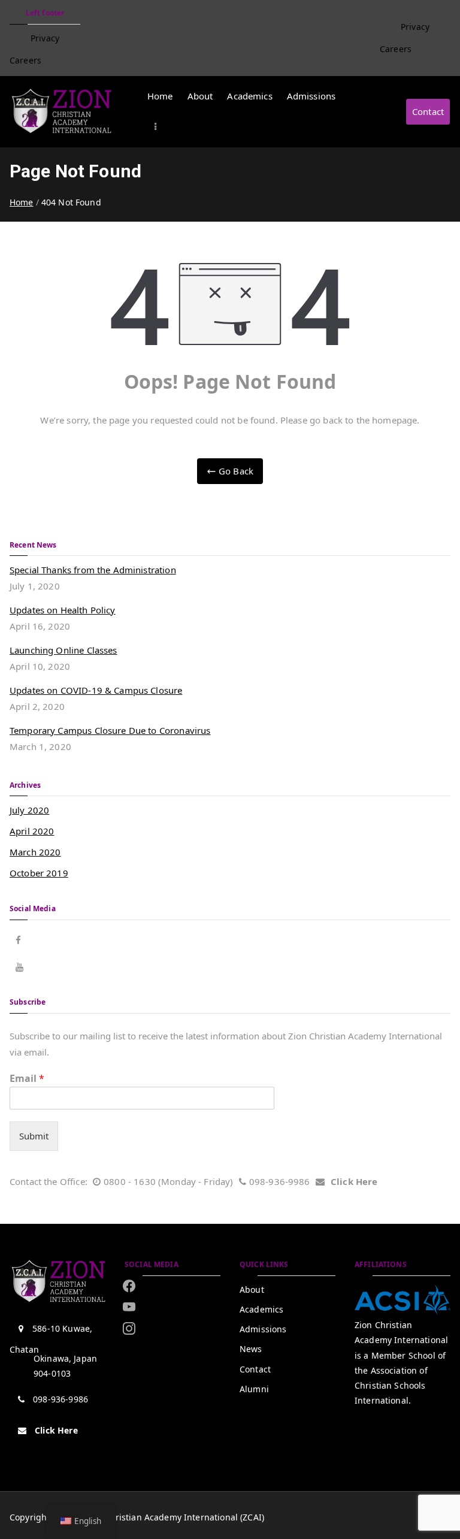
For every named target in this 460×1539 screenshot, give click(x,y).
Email (27, 1078)
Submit (34, 1136)
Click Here (354, 1181)
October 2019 (39, 873)
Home (160, 96)
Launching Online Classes (63, 650)
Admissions (311, 96)
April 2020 (32, 831)
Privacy (45, 38)
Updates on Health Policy (63, 610)
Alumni (254, 1389)
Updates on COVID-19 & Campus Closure (96, 690)
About (200, 96)
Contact (428, 111)
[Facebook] (129, 1285)
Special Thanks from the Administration (93, 570)
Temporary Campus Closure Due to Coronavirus (110, 730)
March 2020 (35, 852)
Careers (25, 60)
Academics (249, 96)
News (251, 1348)
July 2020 (29, 810)
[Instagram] (129, 1307)
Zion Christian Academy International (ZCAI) (174, 1517)
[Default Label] (129, 1328)
